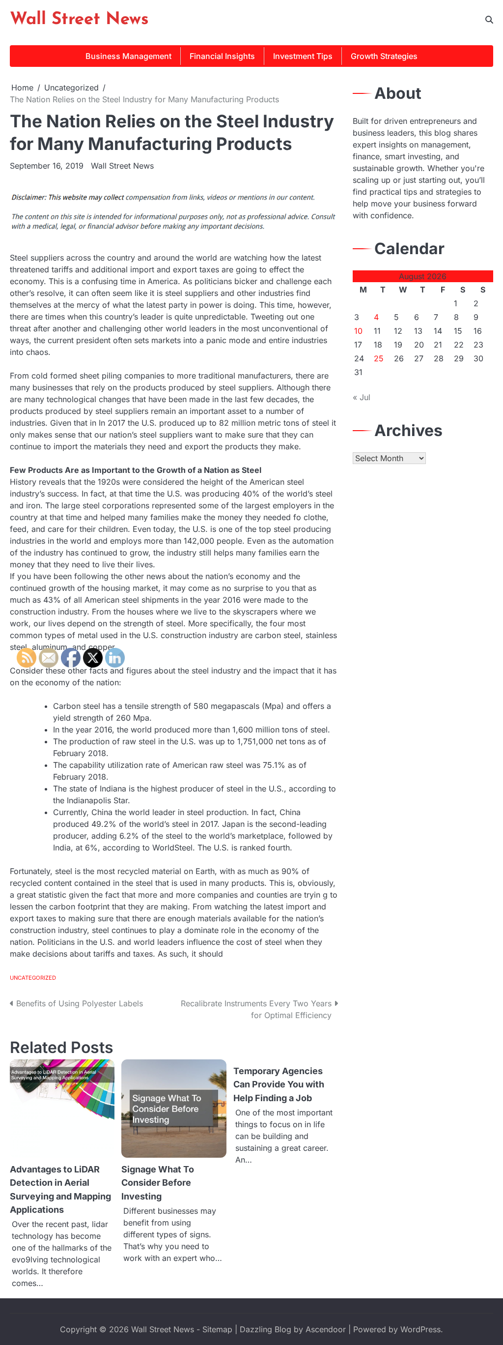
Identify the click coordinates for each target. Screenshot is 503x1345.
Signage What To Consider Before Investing (157, 1182)
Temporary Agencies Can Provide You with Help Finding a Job (278, 1084)
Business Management (128, 56)
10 (358, 331)
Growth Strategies (384, 56)
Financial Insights (222, 56)
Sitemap (217, 1329)
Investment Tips (303, 56)
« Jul (361, 397)
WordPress (420, 1329)
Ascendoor (326, 1329)
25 (379, 358)
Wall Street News (79, 20)
